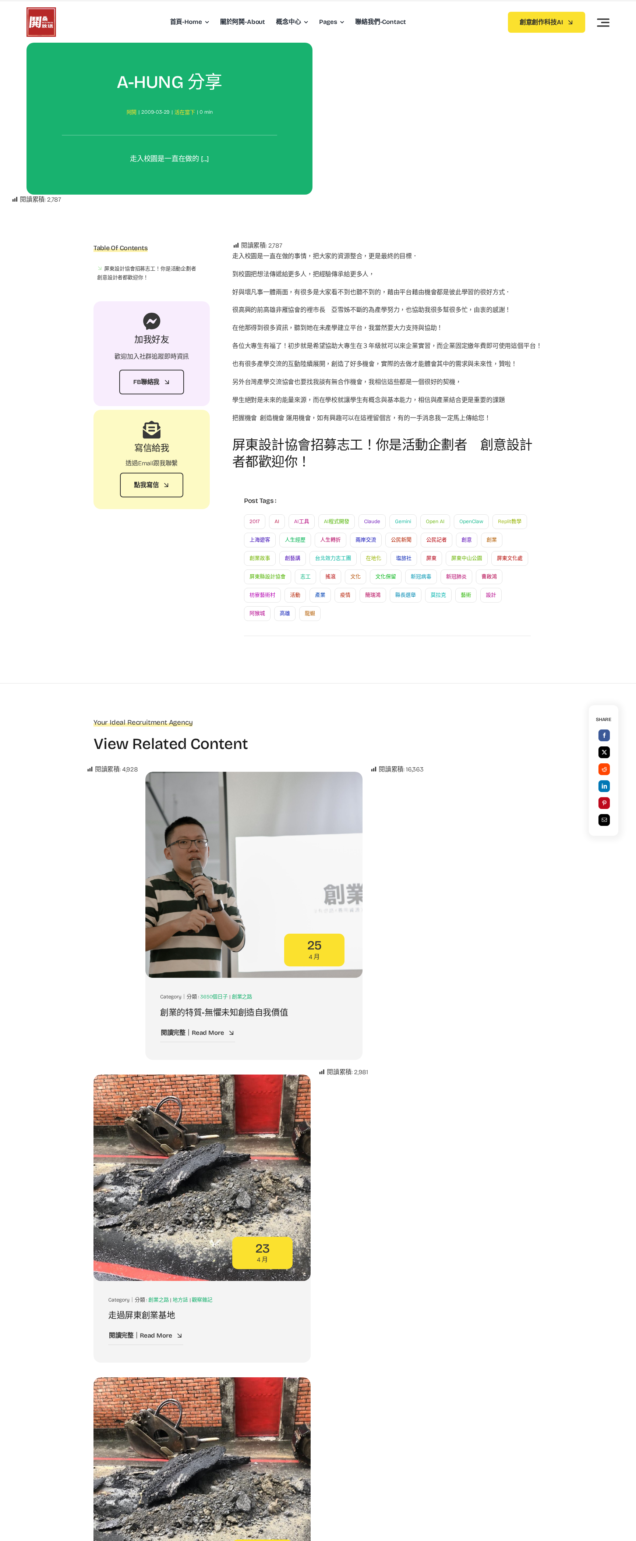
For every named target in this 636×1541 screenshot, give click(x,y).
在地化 (373, 558)
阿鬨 (132, 112)
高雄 (285, 613)
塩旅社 (403, 558)
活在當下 (184, 112)
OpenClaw (471, 521)
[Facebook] (604, 735)
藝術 (466, 595)
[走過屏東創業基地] (202, 1079)
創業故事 (260, 558)
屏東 (431, 558)
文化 (355, 577)
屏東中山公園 (466, 558)
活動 (295, 595)
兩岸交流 (366, 540)
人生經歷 (295, 540)
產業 (320, 595)
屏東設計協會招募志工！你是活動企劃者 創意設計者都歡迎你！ (149, 273)
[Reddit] (604, 769)
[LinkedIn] (604, 786)
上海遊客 (260, 540)
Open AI (435, 521)
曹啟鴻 (489, 577)
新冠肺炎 (456, 577)
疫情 (345, 595)
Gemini (403, 521)
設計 (491, 595)
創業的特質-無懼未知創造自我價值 (224, 1013)
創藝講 (292, 558)
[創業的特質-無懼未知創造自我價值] (254, 777)
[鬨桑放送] (41, 10)
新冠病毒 (421, 577)
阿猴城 (257, 613)
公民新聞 (401, 540)
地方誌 (180, 1300)
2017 (255, 521)
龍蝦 (310, 613)
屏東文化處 (510, 558)
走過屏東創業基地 (141, 1315)
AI (277, 521)
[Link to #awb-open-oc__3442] (603, 22)
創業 (492, 540)
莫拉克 (438, 595)
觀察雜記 (202, 1300)
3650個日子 (214, 997)
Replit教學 (510, 521)
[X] (604, 752)
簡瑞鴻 (373, 595)
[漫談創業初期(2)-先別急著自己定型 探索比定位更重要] (202, 1382)
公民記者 (436, 540)
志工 (305, 577)
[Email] (604, 820)
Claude (372, 521)
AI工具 (301, 521)
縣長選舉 (405, 595)
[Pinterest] (604, 803)
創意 (467, 540)
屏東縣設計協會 (268, 577)
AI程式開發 (336, 521)
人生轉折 (330, 540)
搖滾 (330, 577)
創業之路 (242, 997)
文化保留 (385, 577)
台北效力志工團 (333, 558)
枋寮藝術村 (262, 595)
